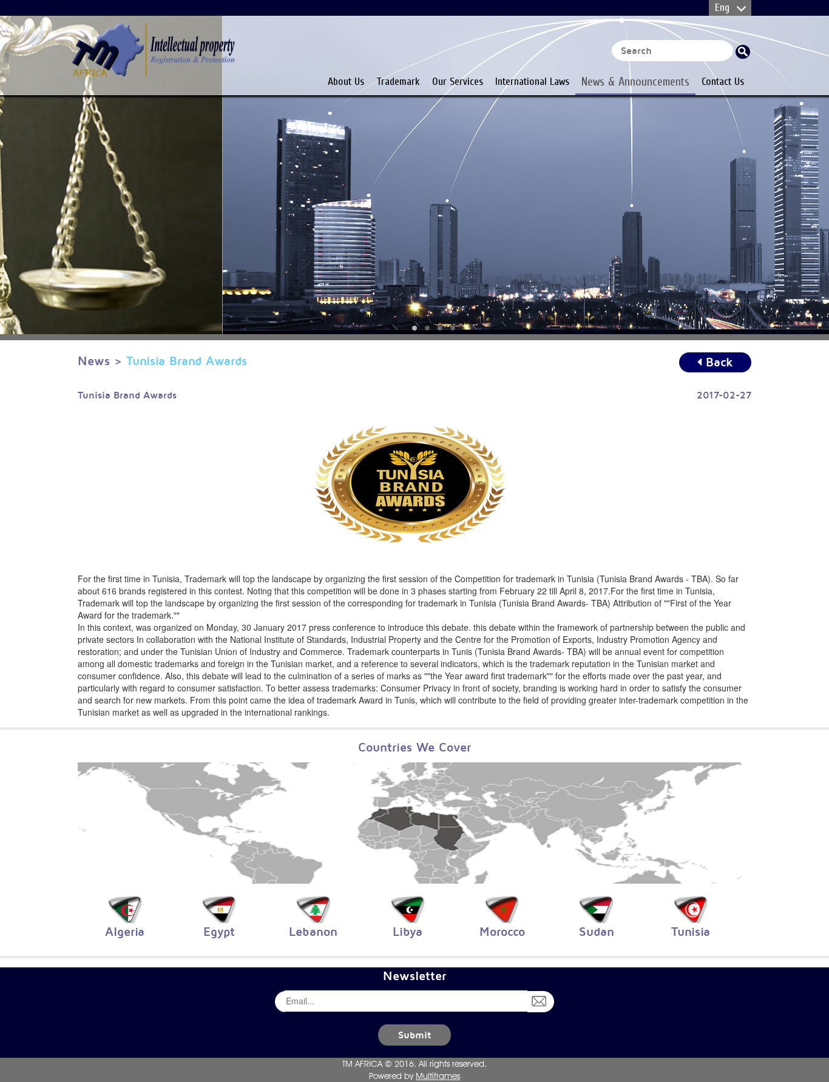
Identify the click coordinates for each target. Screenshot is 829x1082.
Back (717, 362)
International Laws (532, 81)
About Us (346, 81)
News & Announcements (635, 81)
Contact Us (723, 81)
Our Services (457, 81)
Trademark (398, 81)
